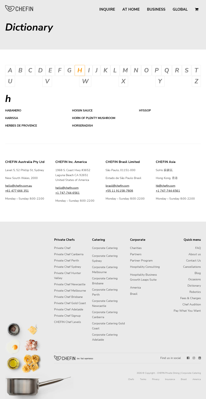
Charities (136, 248)
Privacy (155, 379)
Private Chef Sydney (67, 267)
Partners (135, 254)
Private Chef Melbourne (70, 291)
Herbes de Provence (21, 126)
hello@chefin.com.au (18, 186)
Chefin (74, 358)
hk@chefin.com (165, 186)
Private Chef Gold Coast (70, 303)
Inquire (107, 9)
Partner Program (141, 260)
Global (180, 9)
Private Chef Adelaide (68, 309)
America (135, 287)
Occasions (194, 279)
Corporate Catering (105, 248)
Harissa (11, 118)
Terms (143, 379)
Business (156, 9)
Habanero (13, 110)
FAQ (198, 248)
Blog (198, 273)
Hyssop (145, 110)
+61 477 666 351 (17, 191)
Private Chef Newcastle (69, 284)
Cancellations (192, 267)
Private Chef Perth (66, 260)
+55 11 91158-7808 (119, 191)
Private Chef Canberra (68, 254)
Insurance (170, 379)
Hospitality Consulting (145, 267)
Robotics (195, 292)
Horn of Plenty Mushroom (94, 118)
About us (194, 254)
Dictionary (194, 286)
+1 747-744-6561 (67, 193)
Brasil (133, 294)
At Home (131, 9)
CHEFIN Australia (19, 8)
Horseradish (82, 126)
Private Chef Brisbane (68, 297)
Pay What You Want (187, 311)
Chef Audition (192, 304)
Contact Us (193, 260)
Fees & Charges (190, 298)
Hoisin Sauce (82, 110)
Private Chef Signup (67, 316)
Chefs (131, 379)
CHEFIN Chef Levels (67, 322)
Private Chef (62, 248)
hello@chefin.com (67, 188)
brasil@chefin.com (117, 186)
